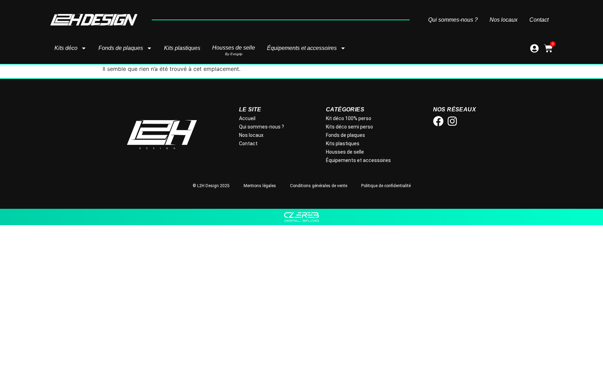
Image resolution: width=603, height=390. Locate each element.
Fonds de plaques (120, 48)
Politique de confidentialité (386, 185)
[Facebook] (438, 121)
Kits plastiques (182, 48)
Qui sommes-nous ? (453, 20)
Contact (539, 20)
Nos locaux (504, 20)
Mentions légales (260, 185)
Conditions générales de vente (318, 185)
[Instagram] (452, 121)
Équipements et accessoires (302, 48)
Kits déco (65, 48)
